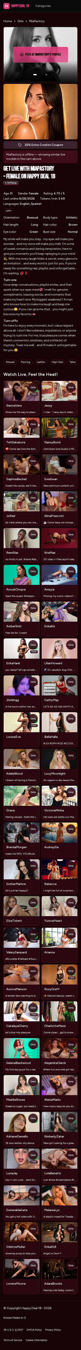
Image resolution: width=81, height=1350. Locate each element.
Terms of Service (12, 1340)
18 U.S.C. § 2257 (13, 1329)
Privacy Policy (53, 1329)
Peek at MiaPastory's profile (44, 55)
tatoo (73, 362)
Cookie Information (36, 1340)
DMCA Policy (34, 1329)
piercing (25, 362)
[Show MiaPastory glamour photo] (46, 74)
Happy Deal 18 (17, 6)
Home (7, 21)
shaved (10, 362)
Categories (43, 6)
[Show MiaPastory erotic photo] (35, 74)
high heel (57, 362)
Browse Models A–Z (14, 1317)
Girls (20, 21)
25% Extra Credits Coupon (46, 146)
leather (41, 362)
